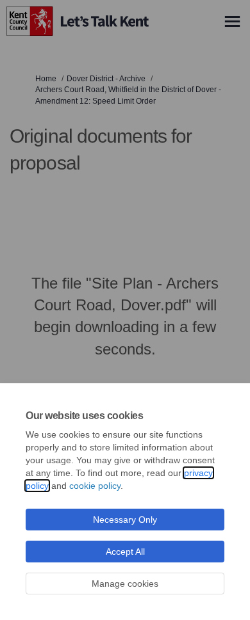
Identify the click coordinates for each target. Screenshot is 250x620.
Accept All (125, 551)
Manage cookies (125, 583)
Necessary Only (125, 519)
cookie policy (95, 486)
